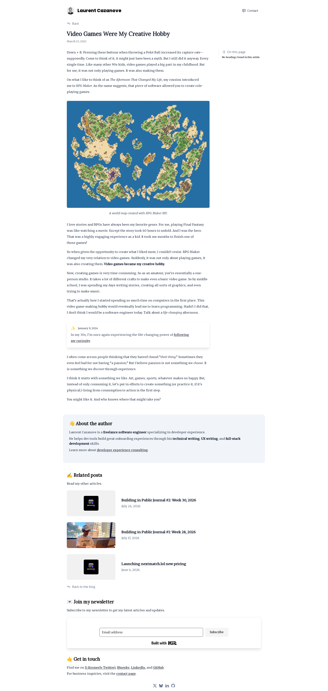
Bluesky (123, 667)
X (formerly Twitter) (100, 667)
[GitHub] (173, 685)
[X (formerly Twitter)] (155, 685)
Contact (252, 11)
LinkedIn (138, 667)
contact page (126, 673)
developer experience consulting (122, 450)
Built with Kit (164, 643)
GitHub (158, 667)
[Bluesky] (161, 685)
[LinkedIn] (167, 685)
